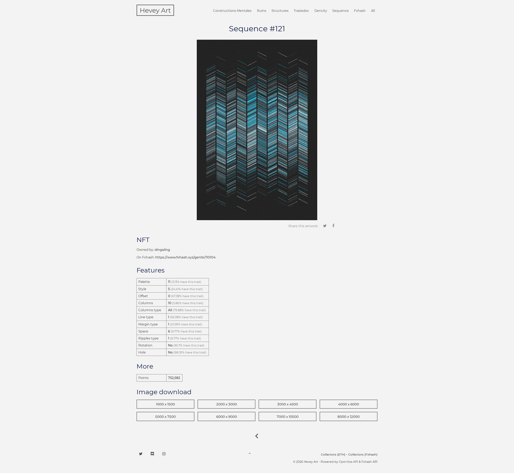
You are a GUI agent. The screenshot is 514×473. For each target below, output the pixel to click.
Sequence (340, 11)
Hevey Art (155, 10)
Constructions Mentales (232, 11)
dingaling (162, 250)
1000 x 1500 (165, 404)
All (373, 11)
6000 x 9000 (226, 417)
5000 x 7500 (165, 417)
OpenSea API (348, 462)
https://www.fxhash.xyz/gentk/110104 (185, 257)
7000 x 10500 (288, 417)
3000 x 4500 (287, 404)
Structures (280, 11)
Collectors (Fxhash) (362, 454)
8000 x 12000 (349, 417)
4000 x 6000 (348, 404)
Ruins (261, 11)
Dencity (320, 11)
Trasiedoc (301, 11)
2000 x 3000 (226, 404)
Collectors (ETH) (333, 454)
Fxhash (360, 11)
